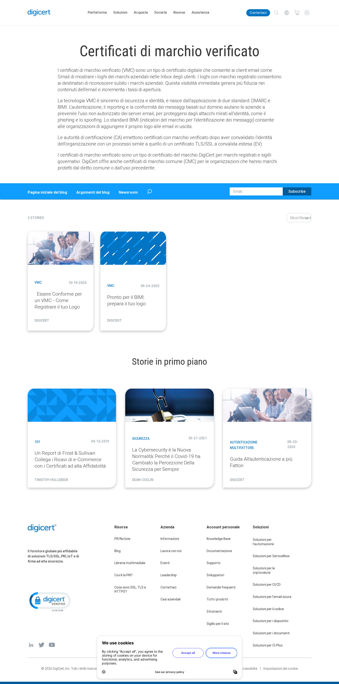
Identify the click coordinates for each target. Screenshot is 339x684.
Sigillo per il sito (218, 624)
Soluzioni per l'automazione (263, 542)
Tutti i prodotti (217, 599)
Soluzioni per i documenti (271, 633)
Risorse (179, 12)
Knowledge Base (219, 539)
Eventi (165, 563)
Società (160, 12)
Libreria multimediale (129, 563)
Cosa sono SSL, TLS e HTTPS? (130, 589)
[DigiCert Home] (39, 12)
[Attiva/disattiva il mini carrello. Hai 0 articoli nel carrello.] (296, 12)
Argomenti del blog (93, 192)
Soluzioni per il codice (268, 609)
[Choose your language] (286, 12)
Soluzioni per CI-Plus (267, 645)
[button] (49, 601)
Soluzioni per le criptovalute (264, 570)
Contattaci (258, 13)
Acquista (141, 12)
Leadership (169, 575)
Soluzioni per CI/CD (267, 584)
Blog (117, 551)
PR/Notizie (122, 539)
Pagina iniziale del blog (47, 192)
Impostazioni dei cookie (280, 668)
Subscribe (297, 191)
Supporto (213, 563)
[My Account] (307, 12)
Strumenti (214, 611)
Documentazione (219, 551)
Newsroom (128, 192)
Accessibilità (248, 668)
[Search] (276, 12)
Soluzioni (120, 12)
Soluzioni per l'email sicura (272, 597)
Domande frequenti (221, 587)
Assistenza (200, 12)
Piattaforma (97, 12)
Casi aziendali (171, 599)
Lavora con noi (171, 551)
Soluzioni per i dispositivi (270, 621)
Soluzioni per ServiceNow (271, 556)
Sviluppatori (215, 575)
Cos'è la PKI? (123, 575)
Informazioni (170, 539)
